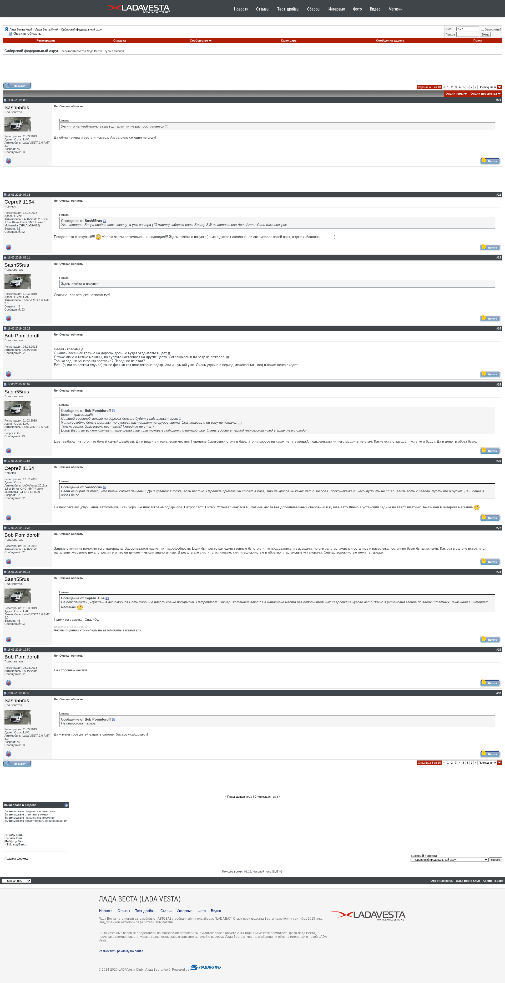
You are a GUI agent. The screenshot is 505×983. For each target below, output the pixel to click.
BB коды (10, 835)
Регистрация (46, 40)
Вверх (498, 880)
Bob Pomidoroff (21, 335)
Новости (241, 9)
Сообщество (199, 40)
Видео (375, 9)
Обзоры (313, 9)
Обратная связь (442, 880)
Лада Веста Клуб (20, 29)
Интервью (336, 9)
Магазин (395, 9)
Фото (357, 9)
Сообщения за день (390, 40)
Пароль (451, 34)
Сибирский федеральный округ (82, 29)
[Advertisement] (252, 70)
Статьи (165, 911)
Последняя (487, 87)
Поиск (477, 40)
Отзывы (262, 9)
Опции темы (454, 93)
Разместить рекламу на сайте (121, 951)
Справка (119, 40)
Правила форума (16, 858)
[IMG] (8, 841)
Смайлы (10, 838)
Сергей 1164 (19, 202)
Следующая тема (266, 796)
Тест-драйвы (288, 9)
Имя (448, 29)
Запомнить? (493, 29)
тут (106, 295)
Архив (487, 880)
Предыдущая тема (239, 796)
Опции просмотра (484, 93)
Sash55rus (16, 107)
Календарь (289, 40)
